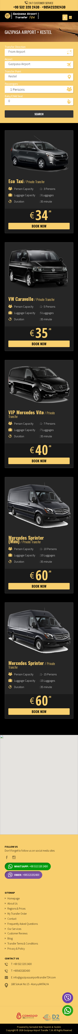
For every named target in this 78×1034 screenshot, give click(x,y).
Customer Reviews (17, 933)
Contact (11, 918)
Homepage (13, 898)
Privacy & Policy (16, 948)
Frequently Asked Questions (22, 923)
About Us (12, 903)
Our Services (14, 928)
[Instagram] (14, 857)
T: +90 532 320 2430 (21, 964)
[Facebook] (7, 857)
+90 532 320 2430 (26, 7)
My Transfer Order (17, 913)
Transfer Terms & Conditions (22, 943)
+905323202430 (26, 875)
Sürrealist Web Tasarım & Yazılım (45, 1027)
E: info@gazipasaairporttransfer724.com (33, 977)
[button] (39, 52)
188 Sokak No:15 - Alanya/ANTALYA (30, 984)
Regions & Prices (16, 908)
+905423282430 (53, 7)
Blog (10, 938)
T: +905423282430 (20, 970)
